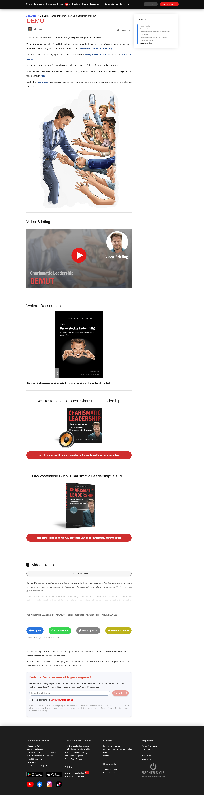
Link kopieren (89, 630)
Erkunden (38, 4)
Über (28, 4)
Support (123, 4)
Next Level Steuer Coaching (76, 752)
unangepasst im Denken (97, 54)
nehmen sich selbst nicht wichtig (96, 48)
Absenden (119, 693)
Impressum (146, 756)
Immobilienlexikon (34, 759)
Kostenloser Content (57, 4)
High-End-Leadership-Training (77, 746)
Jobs (143, 752)
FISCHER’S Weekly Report (36, 765)
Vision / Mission (148, 749)
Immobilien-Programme (74, 756)
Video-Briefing (145, 26)
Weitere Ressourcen (148, 29)
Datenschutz (147, 759)
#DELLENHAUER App (35, 746)
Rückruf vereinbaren (111, 746)
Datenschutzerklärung (62, 699)
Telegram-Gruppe (110, 769)
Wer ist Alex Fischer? (150, 746)
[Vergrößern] (116, 93)
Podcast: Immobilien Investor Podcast (41, 752)
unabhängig (44, 82)
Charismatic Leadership (76, 773)
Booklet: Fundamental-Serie (37, 749)
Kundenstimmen (111, 4)
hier (43, 75)
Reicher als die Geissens (74, 776)
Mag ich (36, 630)
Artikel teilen (61, 630)
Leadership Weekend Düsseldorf (78, 749)
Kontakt (106, 756)
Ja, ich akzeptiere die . (52, 699)
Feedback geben (119, 630)
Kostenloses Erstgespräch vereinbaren (118, 749)
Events (75, 4)
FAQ (105, 752)
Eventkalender (109, 772)
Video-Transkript (146, 43)
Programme (95, 4)
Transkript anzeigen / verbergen (79, 573)
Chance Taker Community (75, 759)
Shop (84, 4)
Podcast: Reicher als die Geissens (39, 756)
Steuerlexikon (32, 762)
